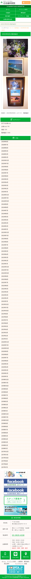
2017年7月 (4, 467)
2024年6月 (4, 213)
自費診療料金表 (7, 19)
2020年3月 (4, 370)
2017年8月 (4, 464)
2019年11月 (4, 382)
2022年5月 (4, 289)
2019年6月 (4, 398)
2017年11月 (4, 454)
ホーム (8, 9)
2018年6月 (4, 433)
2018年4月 (4, 439)
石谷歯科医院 (15, 577)
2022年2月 (4, 298)
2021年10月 (5, 310)
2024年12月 (5, 195)
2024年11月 (5, 198)
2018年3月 (4, 442)
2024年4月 (4, 220)
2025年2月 (4, 188)
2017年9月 (4, 461)
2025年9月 (4, 166)
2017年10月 (4, 458)
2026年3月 (4, 154)
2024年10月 (5, 201)
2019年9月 (4, 389)
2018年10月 (5, 420)
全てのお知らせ (6, 123)
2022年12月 (5, 267)
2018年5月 (4, 436)
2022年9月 (4, 276)
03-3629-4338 (18, 535)
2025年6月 (4, 176)
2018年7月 (4, 429)
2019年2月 (4, 408)
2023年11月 (5, 235)
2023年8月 (4, 242)
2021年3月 (4, 332)
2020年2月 (4, 373)
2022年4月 (4, 292)
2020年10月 (5, 348)
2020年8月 (4, 354)
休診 (2, 129)
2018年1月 (4, 448)
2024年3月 (4, 223)
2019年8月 (4, 392)
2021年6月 (4, 323)
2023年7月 (4, 245)
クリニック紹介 (11, 561)
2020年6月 (4, 361)
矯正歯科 (7, 16)
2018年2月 (4, 445)
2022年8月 (4, 279)
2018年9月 (4, 423)
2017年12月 (4, 451)
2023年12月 (5, 232)
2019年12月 (5, 379)
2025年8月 (4, 170)
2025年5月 (4, 179)
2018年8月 (4, 426)
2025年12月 (5, 160)
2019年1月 (4, 411)
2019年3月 (4, 404)
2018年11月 (4, 417)
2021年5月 (4, 326)
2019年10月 (5, 386)
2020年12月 (5, 342)
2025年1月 (4, 191)
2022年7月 (4, 282)
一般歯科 (7, 13)
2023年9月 (4, 238)
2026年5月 (4, 151)
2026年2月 (4, 157)
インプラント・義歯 (21, 563)
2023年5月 (4, 251)
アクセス (27, 2)
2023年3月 (4, 257)
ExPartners (14, 576)
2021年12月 (5, 304)
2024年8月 (4, 207)
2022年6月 (4, 285)
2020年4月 (4, 367)
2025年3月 (4, 185)
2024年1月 (4, 229)
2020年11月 (5, 345)
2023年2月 (4, 260)
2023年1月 (4, 263)
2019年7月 (4, 395)
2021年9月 (4, 314)
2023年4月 (4, 254)
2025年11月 (5, 163)
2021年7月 (4, 320)
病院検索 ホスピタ (21, 576)
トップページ (5, 28)
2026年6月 (4, 148)
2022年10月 (5, 273)
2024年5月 (4, 217)
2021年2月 (4, 336)
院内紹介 (17, 28)
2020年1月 (4, 376)
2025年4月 (4, 182)
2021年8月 (4, 317)
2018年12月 (5, 414)
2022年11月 (5, 270)
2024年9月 (4, 204)
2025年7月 (4, 173)
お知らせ (4, 126)
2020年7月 (4, 357)
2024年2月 (4, 226)
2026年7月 (4, 145)
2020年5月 (4, 364)
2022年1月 (4, 301)
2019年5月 (4, 401)
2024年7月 (4, 210)
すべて (11, 28)
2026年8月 (4, 141)
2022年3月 (4, 295)
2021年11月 (4, 307)
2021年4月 (4, 329)
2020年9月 (4, 351)
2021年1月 (4, 339)
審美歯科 (26, 561)
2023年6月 (4, 248)
